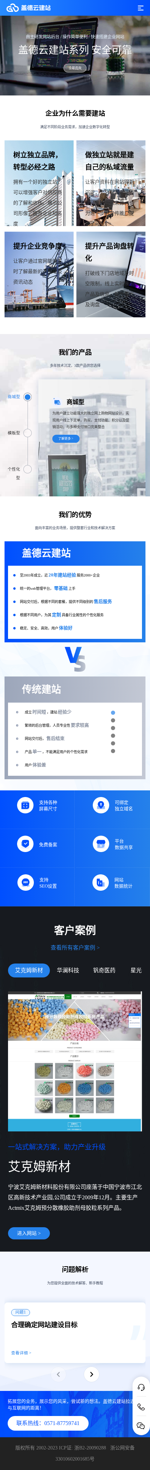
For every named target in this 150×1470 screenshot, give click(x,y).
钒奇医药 (104, 970)
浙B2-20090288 (90, 1447)
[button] (91, 1374)
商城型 (14, 397)
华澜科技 (68, 970)
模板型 (14, 433)
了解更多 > (65, 438)
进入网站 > (29, 1233)
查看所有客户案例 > (75, 948)
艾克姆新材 (29, 970)
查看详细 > (21, 1353)
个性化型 (14, 470)
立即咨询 (75, 68)
